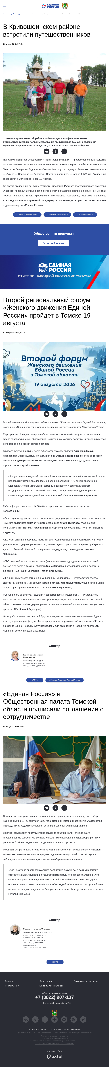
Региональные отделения (86, 981)
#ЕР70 (35, 680)
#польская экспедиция (57, 214)
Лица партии (45, 981)
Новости (37, 14)
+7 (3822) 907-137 (54, 997)
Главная (6, 14)
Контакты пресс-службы (51, 986)
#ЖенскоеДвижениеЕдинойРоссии (64, 680)
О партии (9, 981)
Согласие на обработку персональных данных (54, 1043)
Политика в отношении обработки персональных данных (54, 1041)
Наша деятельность (22, 14)
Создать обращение (53, 243)
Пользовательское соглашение (54, 1036)
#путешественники (85, 214)
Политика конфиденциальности (54, 1038)
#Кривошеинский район (27, 214)
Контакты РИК (12, 986)
